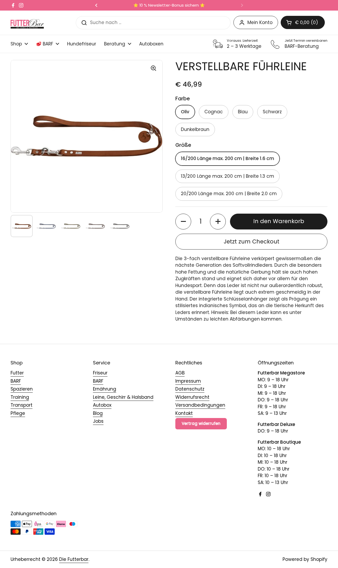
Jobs (98, 421)
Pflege (18, 413)
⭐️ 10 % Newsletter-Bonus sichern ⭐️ (169, 5)
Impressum (188, 381)
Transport (21, 405)
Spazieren (22, 389)
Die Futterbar (73, 559)
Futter (17, 373)
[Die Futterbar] (27, 23)
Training (20, 397)
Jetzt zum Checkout (251, 241)
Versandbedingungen (200, 405)
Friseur (100, 373)
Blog (98, 413)
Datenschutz (189, 389)
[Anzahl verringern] (183, 221)
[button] (303, 22)
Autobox (102, 405)
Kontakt (184, 413)
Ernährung (104, 389)
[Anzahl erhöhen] (218, 221)
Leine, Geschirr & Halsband (123, 397)
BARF (16, 381)
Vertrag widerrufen (201, 423)
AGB (180, 373)
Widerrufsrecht (192, 397)
